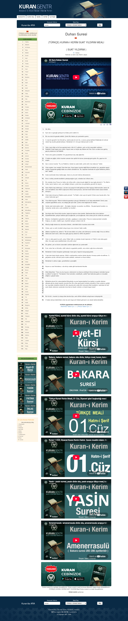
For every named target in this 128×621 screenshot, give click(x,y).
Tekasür (27, 316)
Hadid (26, 194)
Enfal (26, 61)
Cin (26, 234)
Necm (26, 183)
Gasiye (27, 278)
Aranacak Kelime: (52, 22)
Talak (26, 215)
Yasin (26, 137)
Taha (26, 93)
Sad (26, 142)
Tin (26, 297)
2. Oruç (20, 426)
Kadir (26, 302)
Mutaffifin (27, 264)
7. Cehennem (21, 434)
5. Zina (20, 431)
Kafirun (27, 335)
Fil (25, 324)
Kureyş (27, 327)
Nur (26, 104)
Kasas (27, 115)
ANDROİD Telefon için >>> (69, 306)
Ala (26, 275)
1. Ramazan (21, 424)
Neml (26, 112)
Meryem (27, 91)
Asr (26, 319)
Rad (26, 74)
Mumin (27, 148)
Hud (26, 69)
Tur (26, 180)
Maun (26, 330)
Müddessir (28, 240)
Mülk (26, 221)
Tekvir (26, 259)
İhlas (26, 343)
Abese (27, 256)
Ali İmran (27, 47)
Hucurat (27, 172)
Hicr (26, 80)
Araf (26, 58)
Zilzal (26, 308)
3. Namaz (20, 427)
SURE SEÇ (30, 17)
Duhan (27, 158)
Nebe (26, 251)
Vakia (26, 191)
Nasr (26, 338)
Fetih (26, 169)
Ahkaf (26, 164)
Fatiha (27, 42)
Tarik (26, 272)
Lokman (27, 123)
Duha (26, 291)
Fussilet (27, 150)
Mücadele (28, 196)
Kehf (26, 88)
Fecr (26, 281)
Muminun (27, 101)
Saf (26, 205)
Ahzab (27, 129)
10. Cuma (20, 439)
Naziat (27, 253)
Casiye (27, 161)
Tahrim (27, 218)
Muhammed (28, 167)
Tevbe (26, 63)
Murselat (27, 248)
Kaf (26, 175)
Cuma (26, 207)
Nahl (26, 82)
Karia (26, 313)
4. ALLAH (20, 429)
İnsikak (27, 267)
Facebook (70, 609)
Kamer (27, 186)
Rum (26, 120)
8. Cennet (20, 436)
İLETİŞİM (52, 17)
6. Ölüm (20, 433)
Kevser (27, 332)
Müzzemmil (28, 237)
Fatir (26, 134)
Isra (26, 85)
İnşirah (27, 294)
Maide (27, 53)
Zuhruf (27, 156)
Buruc (26, 270)
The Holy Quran (61, 609)
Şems (26, 286)
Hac (26, 99)
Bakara (27, 44)
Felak (26, 346)
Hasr (26, 199)
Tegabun (27, 213)
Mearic (27, 229)
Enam (26, 55)
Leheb (27, 340)
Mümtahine (28, 202)
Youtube (76, 609)
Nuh (26, 232)
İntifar (26, 262)
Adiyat (27, 311)
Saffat (26, 139)
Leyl (26, 289)
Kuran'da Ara (52, 609)
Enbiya (27, 96)
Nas (26, 349)
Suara (26, 110)
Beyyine (27, 305)
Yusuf (26, 72)
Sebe (26, 131)
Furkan (27, 107)
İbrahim (27, 77)
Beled (26, 283)
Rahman (27, 188)
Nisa (26, 50)
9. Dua (19, 438)
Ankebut (27, 118)
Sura (26, 153)
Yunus (27, 66)
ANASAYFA (21, 17)
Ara (100, 25)
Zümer (27, 145)
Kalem (27, 224)
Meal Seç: (76, 22)
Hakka (27, 226)
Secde (27, 126)
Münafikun (28, 210)
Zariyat (27, 177)
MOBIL (39, 17)
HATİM (45, 17)
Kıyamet (27, 243)
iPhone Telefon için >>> (85, 306)
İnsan (26, 245)
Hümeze (27, 321)
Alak (26, 300)
